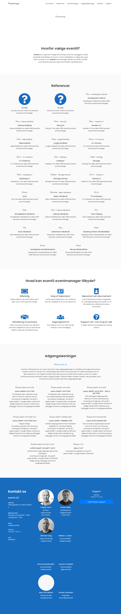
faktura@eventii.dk (66, 598)
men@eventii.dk (46, 598)
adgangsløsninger (87, 4)
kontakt (100, 4)
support (109, 4)
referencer (60, 4)
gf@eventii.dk (66, 569)
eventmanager (72, 4)
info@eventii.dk (13, 525)
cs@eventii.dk (46, 513)
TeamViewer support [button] (96, 502)
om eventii (50, 4)
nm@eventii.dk (45, 569)
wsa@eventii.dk (65, 541)
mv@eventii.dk (46, 541)
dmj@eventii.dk (65, 513)
